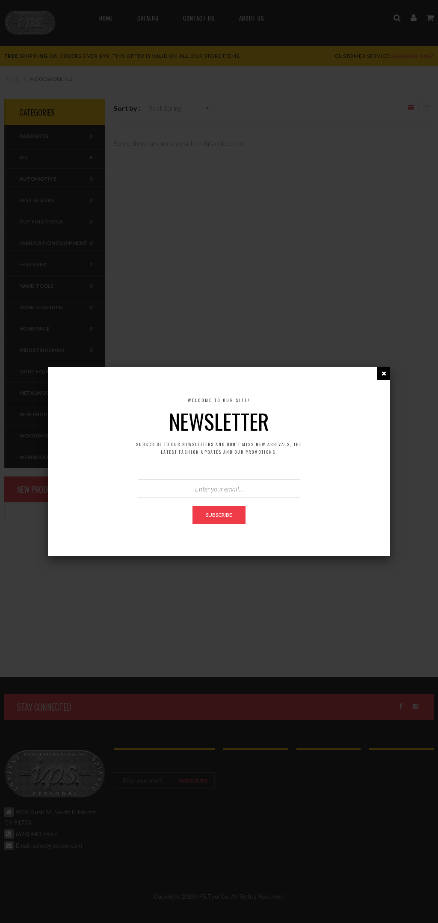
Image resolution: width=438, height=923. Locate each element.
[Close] (383, 373)
